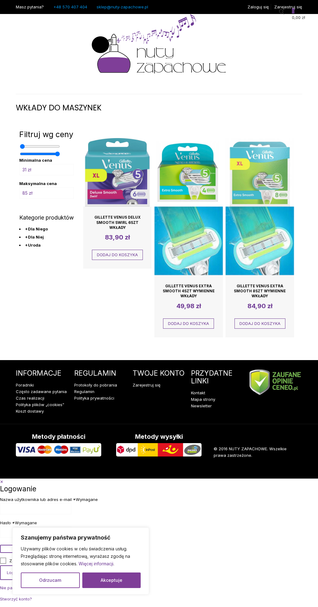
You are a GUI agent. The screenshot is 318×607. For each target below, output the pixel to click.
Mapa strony (203, 399)
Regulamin (84, 391)
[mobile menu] (21, 85)
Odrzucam (50, 580)
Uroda (33, 245)
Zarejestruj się (288, 6)
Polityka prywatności (94, 398)
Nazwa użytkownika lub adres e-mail (49, 500)
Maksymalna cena (38, 184)
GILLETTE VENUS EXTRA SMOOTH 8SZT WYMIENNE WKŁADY (260, 291)
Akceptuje (111, 580)
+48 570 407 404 (70, 6)
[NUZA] (159, 45)
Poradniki (25, 384)
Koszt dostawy (30, 411)
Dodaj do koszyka (117, 254)
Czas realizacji (30, 398)
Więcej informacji (96, 563)
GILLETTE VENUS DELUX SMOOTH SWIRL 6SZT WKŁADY (117, 222)
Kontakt (198, 392)
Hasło (18, 523)
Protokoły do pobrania (95, 384)
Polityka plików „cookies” (40, 404)
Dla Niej (34, 236)
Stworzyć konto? (16, 598)
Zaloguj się (258, 6)
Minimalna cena (35, 160)
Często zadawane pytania (41, 391)
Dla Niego (36, 228)
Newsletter (201, 405)
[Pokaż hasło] (7, 549)
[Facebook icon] (267, 469)
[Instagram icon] (286, 469)
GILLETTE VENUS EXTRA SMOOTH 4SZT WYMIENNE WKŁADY (189, 291)
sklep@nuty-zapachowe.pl (122, 6)
